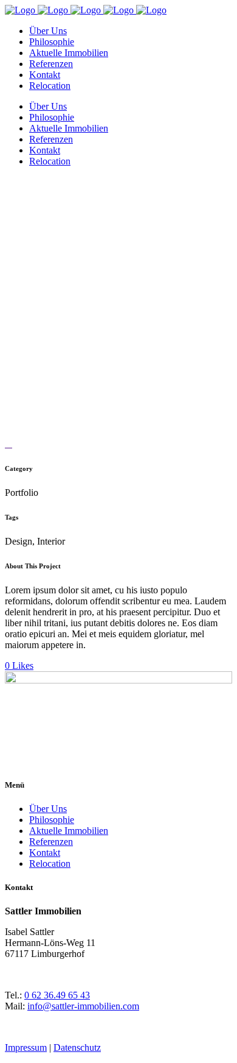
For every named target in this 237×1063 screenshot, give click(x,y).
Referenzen (51, 841)
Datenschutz (77, 1047)
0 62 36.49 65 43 (57, 995)
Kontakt (44, 852)
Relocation (49, 863)
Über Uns (48, 808)
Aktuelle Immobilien (68, 830)
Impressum (26, 1047)
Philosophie (51, 819)
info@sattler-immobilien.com (83, 1006)
